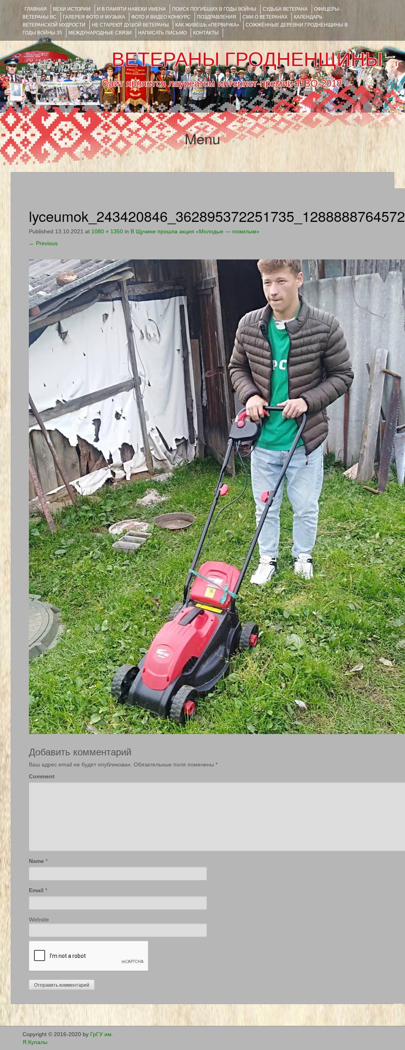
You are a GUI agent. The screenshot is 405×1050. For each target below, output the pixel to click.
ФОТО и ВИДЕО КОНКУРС (161, 17)
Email (36, 890)
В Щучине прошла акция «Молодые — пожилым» (195, 231)
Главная (36, 9)
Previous (43, 243)
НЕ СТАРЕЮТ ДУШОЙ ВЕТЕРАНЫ (130, 25)
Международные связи (100, 33)
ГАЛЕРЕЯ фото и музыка (94, 17)
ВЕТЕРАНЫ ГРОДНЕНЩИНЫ (247, 59)
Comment (42, 776)
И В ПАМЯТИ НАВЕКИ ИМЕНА (131, 9)
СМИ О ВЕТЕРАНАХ (265, 17)
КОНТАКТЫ (206, 33)
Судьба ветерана (285, 9)
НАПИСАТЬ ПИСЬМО (162, 33)
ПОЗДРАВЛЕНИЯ (216, 17)
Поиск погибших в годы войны (214, 9)
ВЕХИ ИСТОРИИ (72, 9)
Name (36, 861)
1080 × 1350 (107, 231)
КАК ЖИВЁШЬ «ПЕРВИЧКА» (207, 25)
